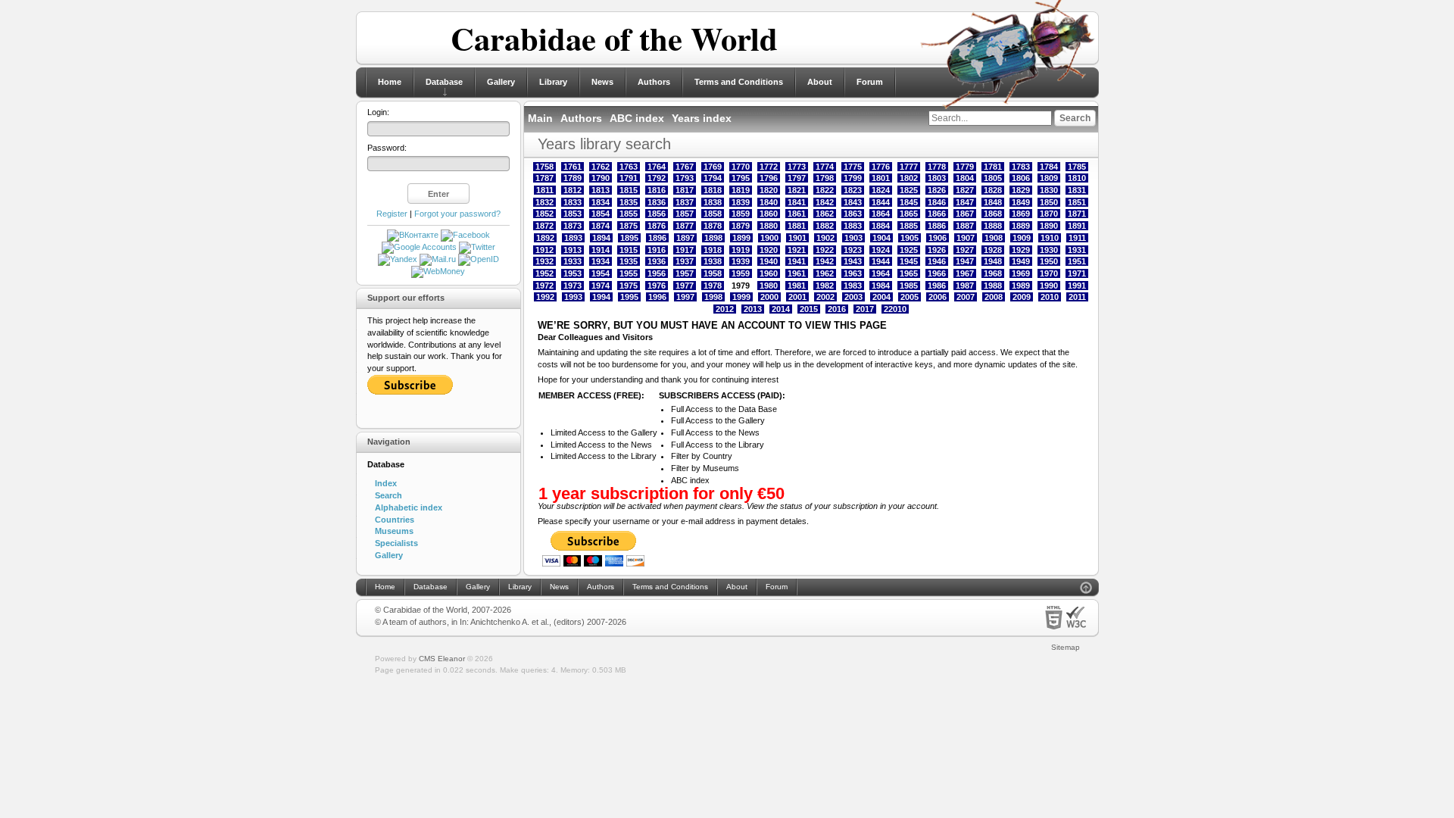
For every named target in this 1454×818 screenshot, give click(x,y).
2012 (724, 309)
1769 (712, 166)
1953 (572, 273)
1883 (852, 225)
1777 (908, 166)
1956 (656, 273)
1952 (544, 273)
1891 (1077, 225)
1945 (908, 261)
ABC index (637, 118)
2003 (853, 296)
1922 (824, 249)
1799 (852, 178)
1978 (712, 285)
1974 (600, 285)
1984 (880, 285)
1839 (740, 202)
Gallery (501, 81)
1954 (600, 273)
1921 (796, 249)
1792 (656, 178)
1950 (1048, 261)
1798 (824, 178)
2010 (1049, 296)
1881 (796, 225)
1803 (936, 178)
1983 (852, 285)
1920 (768, 249)
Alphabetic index (408, 507)
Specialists (396, 543)
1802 (908, 178)
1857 (684, 213)
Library (553, 81)
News (602, 81)
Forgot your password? (457, 213)
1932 (544, 261)
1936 (656, 261)
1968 (992, 273)
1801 (880, 178)
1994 (601, 296)
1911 (1077, 237)
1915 (628, 249)
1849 (1020, 202)
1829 (1020, 190)
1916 (656, 249)
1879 (740, 225)
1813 (600, 190)
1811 (545, 190)
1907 (965, 237)
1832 (544, 202)
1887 (964, 225)
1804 (964, 178)
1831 (1077, 190)
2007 (965, 296)
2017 (864, 309)
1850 (1048, 202)
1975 (628, 285)
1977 (684, 285)
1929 (1020, 249)
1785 (1077, 166)
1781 (992, 166)
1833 (572, 202)
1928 (992, 249)
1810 (1077, 178)
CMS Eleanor (442, 658)
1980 (768, 285)
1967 (964, 273)
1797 (796, 178)
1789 (572, 178)
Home (389, 81)
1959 (740, 273)
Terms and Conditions (738, 81)
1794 (712, 178)
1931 (1077, 249)
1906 (937, 237)
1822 (824, 190)
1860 (768, 213)
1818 (712, 190)
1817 (684, 190)
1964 (880, 273)
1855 (628, 213)
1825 (908, 190)
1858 (712, 213)
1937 (684, 261)
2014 (780, 309)
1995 (629, 296)
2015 (808, 309)
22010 (895, 309)
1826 (936, 190)
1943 (852, 261)
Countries (394, 519)
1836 (656, 202)
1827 (964, 190)
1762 (600, 166)
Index (386, 483)
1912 (544, 249)
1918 (712, 249)
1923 (852, 249)
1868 (992, 213)
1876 (656, 225)
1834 (600, 202)
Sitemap (1065, 647)
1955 (628, 273)
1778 (936, 166)
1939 (740, 261)
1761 (572, 166)
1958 (712, 273)
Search (388, 495)
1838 (712, 202)
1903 (853, 237)
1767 (684, 166)
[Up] (1086, 590)
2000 (769, 296)
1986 (936, 285)
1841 (796, 202)
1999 (741, 296)
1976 (656, 285)
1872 (544, 225)
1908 (993, 237)
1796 (768, 178)
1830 (1048, 190)
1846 (936, 202)
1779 (964, 166)
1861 (796, 213)
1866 (936, 213)
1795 (740, 178)
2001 (797, 296)
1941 (796, 261)
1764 (656, 166)
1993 (573, 296)
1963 (852, 273)
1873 (572, 225)
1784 (1048, 166)
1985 (908, 285)
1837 (684, 202)
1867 (964, 213)
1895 (629, 237)
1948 (992, 261)
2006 (937, 296)
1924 (880, 249)
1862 (824, 213)
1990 (1048, 285)
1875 (628, 225)
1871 (1077, 213)
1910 (1049, 237)
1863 (852, 213)
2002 (825, 296)
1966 (936, 273)
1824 (880, 190)
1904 (881, 237)
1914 (600, 249)
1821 (796, 190)
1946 (936, 261)
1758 (544, 166)
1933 (572, 261)
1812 (572, 190)
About (819, 81)
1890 (1048, 225)
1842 (824, 202)
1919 (740, 249)
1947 (964, 261)
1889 (1020, 225)
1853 (572, 213)
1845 (908, 202)
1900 (769, 237)
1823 (852, 190)
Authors (654, 81)
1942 (824, 261)
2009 (1021, 296)
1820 (768, 190)
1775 (852, 166)
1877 (684, 225)
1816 (656, 190)
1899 (741, 237)
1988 (992, 285)
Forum (869, 81)
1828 (992, 190)
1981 (796, 285)
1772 (768, 166)
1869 (1020, 213)
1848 (992, 202)
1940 (768, 261)
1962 (824, 273)
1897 (685, 237)
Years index (702, 118)
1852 (544, 213)
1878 (712, 225)
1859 (740, 213)
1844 (880, 202)
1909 (1021, 237)
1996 (657, 296)
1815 (628, 190)
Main (540, 118)
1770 (740, 166)
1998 (713, 296)
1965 (908, 273)
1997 (685, 296)
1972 (544, 285)
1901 (797, 237)
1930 (1048, 249)
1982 (824, 285)
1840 (768, 202)
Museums (394, 530)
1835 (628, 202)
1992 (545, 296)
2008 (993, 296)
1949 (1020, 261)
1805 (992, 178)
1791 (628, 178)
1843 (852, 202)
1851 (1077, 202)
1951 (1077, 261)
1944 (880, 261)
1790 (600, 178)
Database (444, 81)
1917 (684, 249)
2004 (881, 296)
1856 (656, 213)
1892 (545, 237)
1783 (1020, 166)
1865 (908, 213)
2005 (909, 296)
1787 (544, 178)
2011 (1077, 296)
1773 (796, 166)
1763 (628, 166)
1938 (712, 261)
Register (391, 213)
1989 (1020, 285)
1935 (628, 261)
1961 (796, 273)
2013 (752, 309)
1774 (824, 166)
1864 (880, 213)
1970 (1048, 273)
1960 (768, 273)
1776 (880, 166)
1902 (825, 237)
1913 (572, 249)
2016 (836, 309)
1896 (657, 237)
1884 (880, 225)
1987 (964, 285)
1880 (768, 225)
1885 (908, 225)
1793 (684, 178)
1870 (1048, 213)
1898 (713, 237)
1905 (909, 237)
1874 (600, 225)
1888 (992, 225)
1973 (572, 285)
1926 (936, 249)
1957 (684, 273)
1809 (1048, 178)
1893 (573, 237)
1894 (601, 237)
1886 (936, 225)
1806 (1020, 178)
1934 (600, 261)
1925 (908, 249)
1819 (740, 190)
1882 (824, 225)
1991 (1077, 285)
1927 (964, 249)
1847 (964, 202)
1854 (600, 213)
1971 (1077, 273)
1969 (1020, 273)
